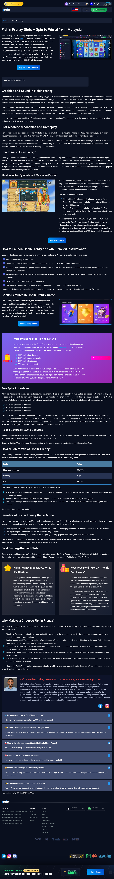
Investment (45, 817)
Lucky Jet (33, 814)
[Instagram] (107, 706)
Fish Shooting (34, 817)
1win (21, 39)
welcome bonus (65, 347)
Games (32, 820)
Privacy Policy (46, 820)
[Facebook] (100, 706)
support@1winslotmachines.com (11, 814)
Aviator (32, 811)
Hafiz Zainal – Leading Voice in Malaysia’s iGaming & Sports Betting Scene (60, 679)
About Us (44, 829)
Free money (15, 4)
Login (86, 10)
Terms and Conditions (48, 823)
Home (5, 20)
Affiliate (44, 811)
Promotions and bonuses (76, 4)
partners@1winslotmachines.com (12, 823)
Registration (100, 10)
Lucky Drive (97, 4)
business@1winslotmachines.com (12, 820)
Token (43, 814)
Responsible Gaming (48, 826)
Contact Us (45, 832)
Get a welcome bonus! (101, 358)
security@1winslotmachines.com (11, 817)
